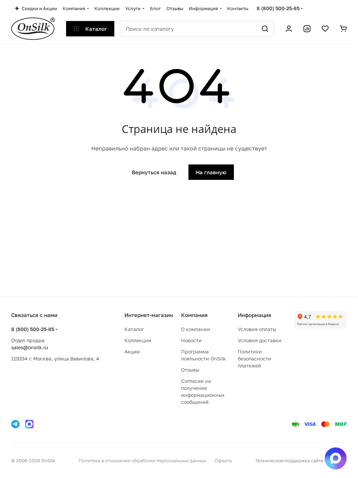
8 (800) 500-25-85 (278, 8)
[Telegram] (15, 424)
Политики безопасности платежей (254, 358)
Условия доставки (259, 340)
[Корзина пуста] (343, 28)
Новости (191, 340)
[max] (29, 424)
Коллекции (137, 340)
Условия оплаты (257, 329)
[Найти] (265, 28)
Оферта (223, 460)
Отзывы (190, 370)
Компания (194, 315)
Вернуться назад (154, 172)
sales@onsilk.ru (29, 347)
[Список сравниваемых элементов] (306, 28)
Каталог (134, 329)
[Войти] (288, 28)
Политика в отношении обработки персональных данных (142, 460)
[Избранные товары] (325, 28)
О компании (195, 329)
